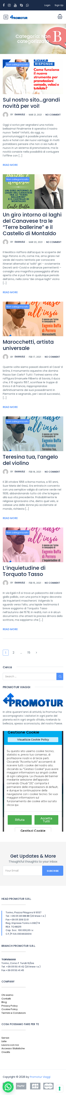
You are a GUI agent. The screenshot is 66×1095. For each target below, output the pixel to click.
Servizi (5, 1038)
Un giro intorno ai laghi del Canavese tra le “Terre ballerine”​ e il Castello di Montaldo (32, 224)
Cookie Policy (9, 1009)
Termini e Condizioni (13, 1013)
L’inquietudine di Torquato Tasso (24, 571)
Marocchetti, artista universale (28, 345)
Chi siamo (7, 995)
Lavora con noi (10, 1045)
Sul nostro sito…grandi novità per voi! (31, 103)
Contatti (6, 998)
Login (47, 5)
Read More (10, 165)
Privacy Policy (9, 1006)
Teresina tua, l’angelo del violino (30, 460)
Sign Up (59, 5)
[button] (8, 1086)
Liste (4, 1041)
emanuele (17, 114)
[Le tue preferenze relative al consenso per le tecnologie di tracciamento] (59, 1088)
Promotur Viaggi (40, 1077)
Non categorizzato (17, 64)
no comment (53, 114)
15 (28, 652)
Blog (4, 1002)
